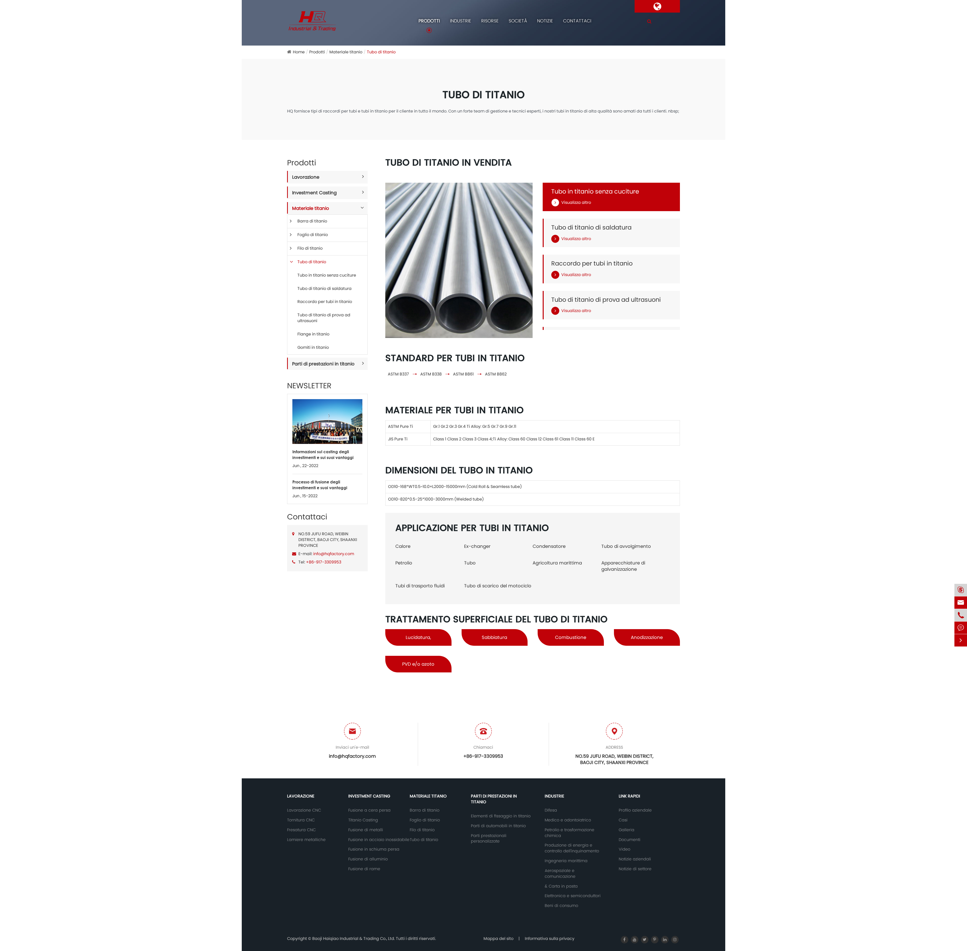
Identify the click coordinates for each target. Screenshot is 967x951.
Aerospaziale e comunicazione (560, 873)
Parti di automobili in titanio (498, 826)
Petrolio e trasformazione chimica (569, 833)
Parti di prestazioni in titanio (323, 364)
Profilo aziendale (635, 810)
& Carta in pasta (561, 886)
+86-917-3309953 (323, 562)
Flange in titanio (313, 334)
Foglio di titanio (312, 235)
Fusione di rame (364, 869)
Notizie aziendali (635, 859)
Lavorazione (305, 177)
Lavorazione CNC (304, 810)
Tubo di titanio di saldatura (324, 288)
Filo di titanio (310, 248)
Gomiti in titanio (313, 347)
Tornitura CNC (301, 820)
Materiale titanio (345, 52)
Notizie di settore (635, 869)
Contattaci (577, 21)
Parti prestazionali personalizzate (488, 838)
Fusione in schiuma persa (373, 849)
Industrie (460, 21)
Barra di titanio (312, 221)
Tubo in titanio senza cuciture (326, 275)
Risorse (490, 21)
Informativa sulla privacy (549, 938)
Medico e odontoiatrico (568, 820)
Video (624, 849)
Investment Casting (314, 192)
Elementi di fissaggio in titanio (501, 816)
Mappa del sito (498, 938)
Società (518, 21)
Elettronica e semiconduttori (573, 896)
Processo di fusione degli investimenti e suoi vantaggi (319, 484)
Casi (623, 820)
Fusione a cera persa (369, 810)
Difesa (551, 810)
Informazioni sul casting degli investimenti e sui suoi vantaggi (323, 454)
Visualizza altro (576, 202)
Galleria (626, 830)
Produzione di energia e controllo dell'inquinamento (572, 848)
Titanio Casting (363, 820)
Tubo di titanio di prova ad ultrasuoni (323, 318)
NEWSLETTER (309, 386)
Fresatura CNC (301, 830)
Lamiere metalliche (306, 840)
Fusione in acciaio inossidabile (378, 840)
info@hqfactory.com (333, 554)
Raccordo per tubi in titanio (324, 302)
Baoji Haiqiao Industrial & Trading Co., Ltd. (354, 938)
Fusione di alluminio (368, 859)
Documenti (629, 840)
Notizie (545, 21)
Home (299, 52)
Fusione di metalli (365, 830)
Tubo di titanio (381, 52)
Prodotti (429, 21)
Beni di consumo (561, 905)
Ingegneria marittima (566, 861)
